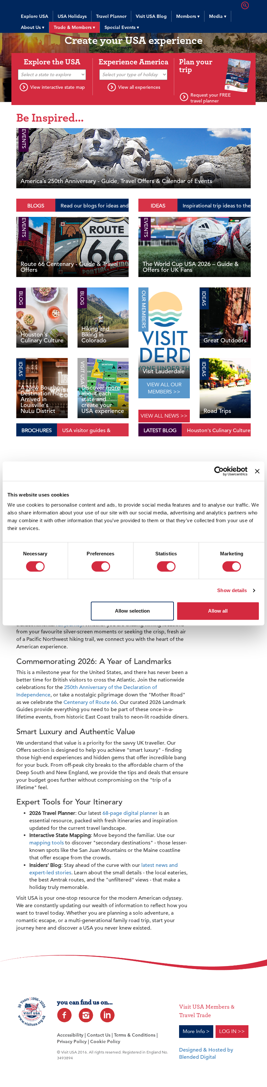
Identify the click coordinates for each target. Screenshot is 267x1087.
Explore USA (34, 16)
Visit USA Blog (151, 16)
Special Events (122, 27)
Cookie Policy (105, 1041)
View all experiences (139, 87)
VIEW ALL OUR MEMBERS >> (164, 388)
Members (188, 16)
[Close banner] (257, 471)
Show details (232, 590)
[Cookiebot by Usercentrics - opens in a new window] (218, 471)
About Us (32, 27)
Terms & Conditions (134, 1035)
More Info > (196, 1031)
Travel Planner (111, 16)
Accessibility (70, 1035)
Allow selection (132, 611)
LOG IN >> (232, 1031)
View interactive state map (57, 87)
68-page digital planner (130, 813)
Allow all (218, 611)
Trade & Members (74, 27)
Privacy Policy (72, 1041)
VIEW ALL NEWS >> (164, 416)
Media (217, 16)
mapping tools (46, 843)
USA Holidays (72, 16)
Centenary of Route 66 (90, 702)
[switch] (100, 566)
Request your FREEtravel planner (210, 98)
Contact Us (98, 1035)
